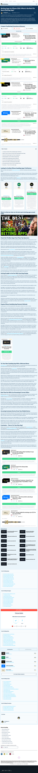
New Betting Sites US (6, 635)
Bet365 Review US (14, 58)
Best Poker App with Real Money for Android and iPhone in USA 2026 (12, 559)
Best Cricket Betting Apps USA (8, 577)
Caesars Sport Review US (15, 129)
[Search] (21, 4)
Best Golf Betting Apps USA (8, 580)
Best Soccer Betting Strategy (8, 602)
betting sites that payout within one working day (15, 333)
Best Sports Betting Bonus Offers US (9, 706)
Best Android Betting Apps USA (8, 575)
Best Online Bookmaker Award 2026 (9, 645)
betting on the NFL (27, 300)
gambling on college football (11, 428)
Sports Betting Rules (6, 685)
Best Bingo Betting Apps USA (8, 576)
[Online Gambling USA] (4, 4)
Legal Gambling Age (6, 690)
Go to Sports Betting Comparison (19, 674)
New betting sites (4, 365)
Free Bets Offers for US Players (8, 707)
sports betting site (12, 249)
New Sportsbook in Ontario (6, 732)
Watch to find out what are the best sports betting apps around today (14, 153)
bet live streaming (9, 398)
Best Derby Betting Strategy (7, 604)
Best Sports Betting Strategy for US (9, 593)
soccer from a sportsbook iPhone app (7, 255)
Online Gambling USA (3, 6)
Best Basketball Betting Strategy (8, 597)
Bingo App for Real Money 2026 (30, 559)
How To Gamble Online (7, 681)
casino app (2, 440)
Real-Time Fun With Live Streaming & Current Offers (11, 161)
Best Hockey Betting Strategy (8, 601)
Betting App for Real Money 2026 (12, 536)
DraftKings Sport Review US (15, 82)
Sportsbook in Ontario (5, 730)
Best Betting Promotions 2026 (8, 708)
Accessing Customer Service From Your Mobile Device (12, 163)
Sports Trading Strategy (7, 697)
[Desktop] (15, 621)
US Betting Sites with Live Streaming (9, 642)
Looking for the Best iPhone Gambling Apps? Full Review (12, 151)
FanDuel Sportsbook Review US (16, 111)
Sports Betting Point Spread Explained (9, 696)
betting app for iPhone (16, 170)
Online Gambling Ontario (5, 729)
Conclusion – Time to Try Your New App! (9, 164)
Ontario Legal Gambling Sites (6, 738)
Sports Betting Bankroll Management (9, 695)
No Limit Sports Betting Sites (8, 644)
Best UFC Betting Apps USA (8, 586)
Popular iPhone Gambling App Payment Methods (11, 158)
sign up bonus (14, 368)
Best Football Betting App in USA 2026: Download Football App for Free (30, 545)
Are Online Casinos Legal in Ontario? (7, 743)
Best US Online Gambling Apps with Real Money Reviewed (12, 532)
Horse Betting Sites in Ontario (6, 735)
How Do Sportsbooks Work (8, 686)
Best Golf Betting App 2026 (11, 545)
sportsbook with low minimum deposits (15, 319)
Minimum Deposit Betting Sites (8, 637)
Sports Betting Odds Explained (8, 691)
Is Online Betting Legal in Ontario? (7, 741)
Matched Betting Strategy (7, 596)
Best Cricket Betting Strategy (8, 598)
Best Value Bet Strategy (7, 603)
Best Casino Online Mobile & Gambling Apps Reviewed (30, 532)
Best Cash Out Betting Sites (8, 636)
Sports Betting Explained (7, 692)
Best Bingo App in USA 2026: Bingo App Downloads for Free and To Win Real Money (31, 550)
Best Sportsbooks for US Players (8, 634)
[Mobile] (22, 621)
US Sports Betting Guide (7, 684)
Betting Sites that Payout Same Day (9, 641)
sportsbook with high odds (12, 275)
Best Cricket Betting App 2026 (11, 550)
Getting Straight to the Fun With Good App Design (11, 156)
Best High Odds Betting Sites (8, 640)
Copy (35, 41)
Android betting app (20, 257)
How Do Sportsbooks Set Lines (8, 687)
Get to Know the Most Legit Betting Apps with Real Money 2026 (15, 6)
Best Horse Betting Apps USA (8, 581)
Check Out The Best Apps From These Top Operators (11, 155)
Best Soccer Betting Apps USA (8, 585)
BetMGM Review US (6, 195)
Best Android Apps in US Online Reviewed (11, 554)
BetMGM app (6, 266)
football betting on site (4, 395)
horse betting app (29, 427)
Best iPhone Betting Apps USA (8, 582)
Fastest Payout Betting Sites (8, 639)
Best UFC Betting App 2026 (30, 554)
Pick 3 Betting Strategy (7, 606)
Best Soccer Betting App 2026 (30, 536)
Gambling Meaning (6, 682)
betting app (18, 177)
